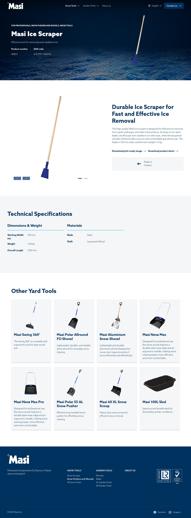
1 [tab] (78, 178)
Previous (17, 178)
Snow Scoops (73, 475)
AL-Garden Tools (104, 482)
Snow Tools (70, 5)
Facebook (159, 512)
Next (26, 178)
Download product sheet (161, 151)
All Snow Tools (74, 482)
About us (106, 5)
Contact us (172, 5)
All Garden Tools (103, 485)
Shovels (100, 475)
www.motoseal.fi (16, 473)
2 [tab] (84, 178)
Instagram (174, 512)
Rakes (98, 479)
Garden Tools (89, 5)
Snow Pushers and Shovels (80, 479)
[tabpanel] (50, 138)
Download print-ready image (127, 151)
